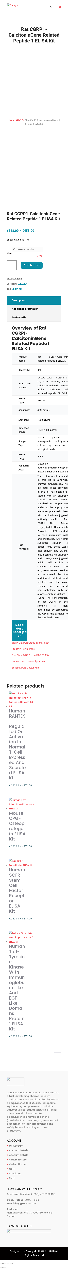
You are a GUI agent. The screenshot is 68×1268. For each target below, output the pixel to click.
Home (11, 119)
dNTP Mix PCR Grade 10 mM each (30, 642)
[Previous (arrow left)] (1, 1267)
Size (9, 253)
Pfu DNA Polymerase (23, 648)
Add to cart (31, 265)
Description (18, 300)
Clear (40, 255)
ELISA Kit (20, 119)
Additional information (25, 308)
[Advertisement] (34, 81)
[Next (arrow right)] (4, 1267)
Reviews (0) (19, 317)
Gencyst (30, 1251)
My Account (16, 1145)
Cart (12, 1169)
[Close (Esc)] (11, 1263)
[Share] (8, 1263)
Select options (57, 1049)
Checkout (15, 1173)
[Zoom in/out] (1, 1263)
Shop (12, 1178)
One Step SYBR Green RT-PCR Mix (30, 655)
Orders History (18, 1159)
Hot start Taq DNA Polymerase (28, 661)
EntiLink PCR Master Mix (25, 667)
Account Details (18, 1150)
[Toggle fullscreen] (4, 1263)
